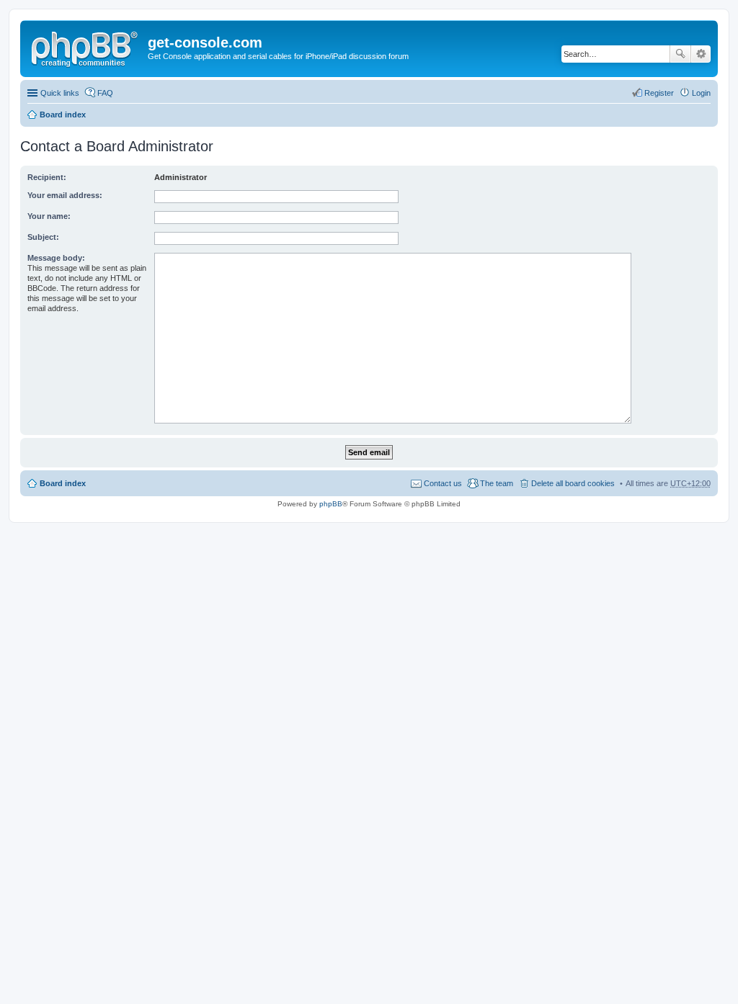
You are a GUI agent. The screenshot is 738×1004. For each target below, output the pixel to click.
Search (680, 54)
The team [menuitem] (496, 483)
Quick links (59, 93)
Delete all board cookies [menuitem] (573, 483)
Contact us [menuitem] (443, 483)
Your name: (49, 216)
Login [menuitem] (701, 93)
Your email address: (64, 195)
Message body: (56, 258)
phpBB (330, 504)
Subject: (43, 237)
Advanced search (701, 54)
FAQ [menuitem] (105, 93)
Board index (63, 114)
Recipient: (46, 177)
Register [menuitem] (659, 93)
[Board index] (86, 47)
